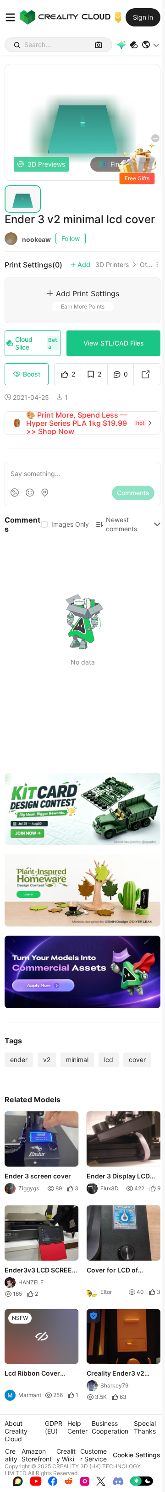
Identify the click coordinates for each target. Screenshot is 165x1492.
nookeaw (36, 239)
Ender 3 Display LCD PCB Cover (118, 1176)
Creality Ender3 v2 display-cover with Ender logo (116, 1373)
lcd (108, 1059)
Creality (11, 1455)
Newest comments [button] (121, 524)
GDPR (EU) (53, 1427)
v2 (46, 1059)
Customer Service (93, 1455)
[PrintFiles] (134, 45)
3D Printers (112, 265)
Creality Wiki (66, 1455)
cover (137, 1059)
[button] (151, 44)
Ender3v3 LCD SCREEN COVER (41, 1270)
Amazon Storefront (37, 1455)
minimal (77, 1059)
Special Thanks (145, 1427)
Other (146, 265)
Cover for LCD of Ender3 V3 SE (112, 1270)
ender (19, 1059)
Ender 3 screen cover (38, 1175)
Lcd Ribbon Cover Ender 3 (32, 1373)
